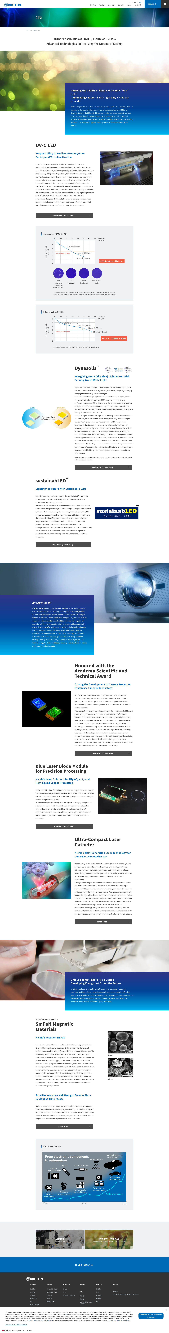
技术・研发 (111, 5)
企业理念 (33, 1292)
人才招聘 (138, 5)
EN (135, 2)
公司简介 (33, 1295)
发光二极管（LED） (52, 1289)
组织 (31, 1302)
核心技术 (65, 1289)
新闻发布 (99, 1289)
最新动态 (99, 1295)
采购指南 (82, 1299)
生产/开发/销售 (34, 1305)
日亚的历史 (33, 1298)
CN (140, 2)
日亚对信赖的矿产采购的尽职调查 (86, 1303)
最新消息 (99, 1298)
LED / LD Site (152, 4)
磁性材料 (49, 1298)
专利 (97, 1302)
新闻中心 (129, 5)
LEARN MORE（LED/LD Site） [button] (63, 215)
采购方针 (82, 1296)
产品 (97, 1292)
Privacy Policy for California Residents (16, 1324)
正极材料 (49, 1295)
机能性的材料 (51, 1302)
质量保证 (120, 5)
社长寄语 (33, 1289)
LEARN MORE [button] (102, 922)
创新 (64, 1292)
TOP (27, 30)
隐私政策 (115, 1291)
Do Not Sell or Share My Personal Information (151, 1316)
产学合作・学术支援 (69, 1295)
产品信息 (102, 5)
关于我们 (93, 5)
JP (130, 2)
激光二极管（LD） (52, 1292)
